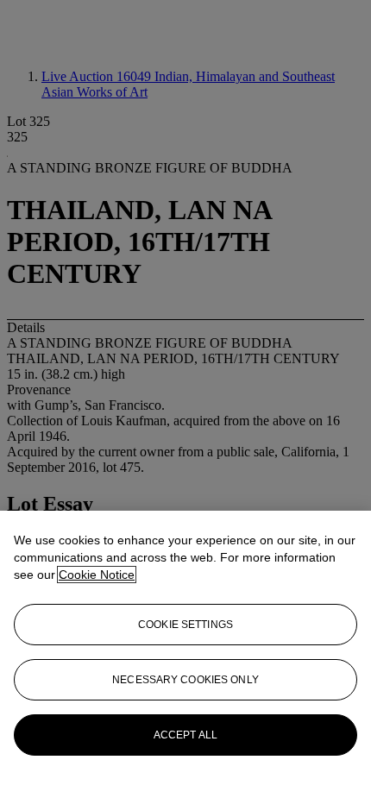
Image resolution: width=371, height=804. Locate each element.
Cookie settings (185, 625)
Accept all (185, 735)
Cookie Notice (97, 574)
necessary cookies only (185, 680)
